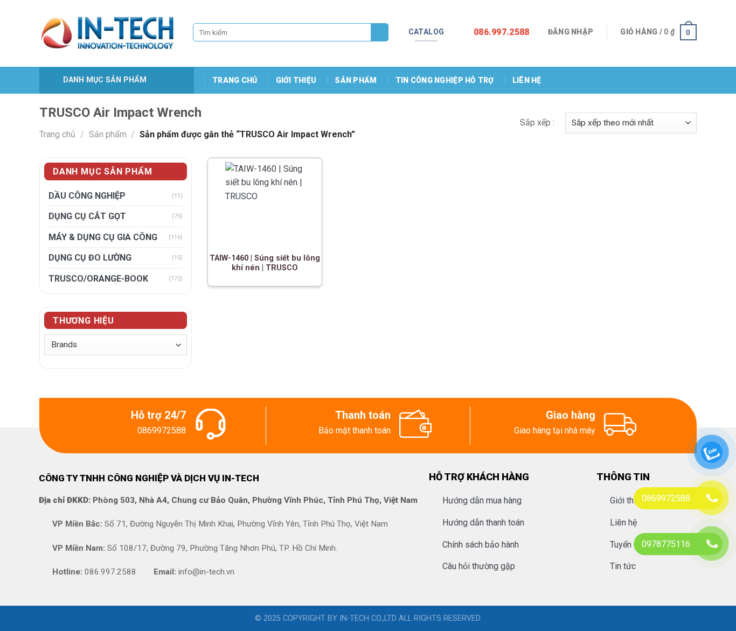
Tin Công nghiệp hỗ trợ (444, 80)
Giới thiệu (296, 80)
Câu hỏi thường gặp (478, 566)
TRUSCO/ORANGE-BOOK (98, 279)
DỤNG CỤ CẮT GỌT (87, 216)
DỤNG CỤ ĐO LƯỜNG (89, 258)
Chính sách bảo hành (480, 544)
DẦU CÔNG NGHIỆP (87, 196)
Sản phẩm (356, 80)
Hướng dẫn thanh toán (483, 522)
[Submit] (379, 32)
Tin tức (623, 566)
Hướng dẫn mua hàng (482, 500)
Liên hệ (526, 80)
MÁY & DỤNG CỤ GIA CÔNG (102, 237)
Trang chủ (235, 80)
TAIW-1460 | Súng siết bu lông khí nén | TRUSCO (265, 263)
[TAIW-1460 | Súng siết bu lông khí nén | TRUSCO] (264, 202)
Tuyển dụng (631, 544)
